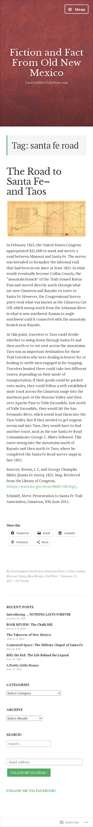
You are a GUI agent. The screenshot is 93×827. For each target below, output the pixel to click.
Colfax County (75, 571)
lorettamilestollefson (25, 571)
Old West (51, 576)
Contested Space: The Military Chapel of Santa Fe (44, 645)
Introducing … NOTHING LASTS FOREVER (38, 614)
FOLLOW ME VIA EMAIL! (29, 772)
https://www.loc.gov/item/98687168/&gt (41, 486)
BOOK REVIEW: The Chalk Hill (29, 625)
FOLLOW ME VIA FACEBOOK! (31, 790)
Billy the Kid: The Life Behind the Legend (37, 655)
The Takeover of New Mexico (28, 635)
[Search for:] (28, 743)
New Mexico (36, 576)
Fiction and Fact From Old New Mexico (46, 62)
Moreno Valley (16, 576)
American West (54, 571)
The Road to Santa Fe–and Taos (33, 181)
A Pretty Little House (22, 665)
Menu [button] (79, 9)
